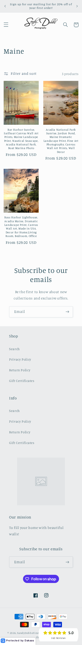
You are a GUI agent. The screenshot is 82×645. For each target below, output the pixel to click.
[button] (6, 25)
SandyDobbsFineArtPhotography (38, 633)
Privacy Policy (20, 359)
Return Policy (19, 370)
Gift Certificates (21, 381)
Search (14, 349)
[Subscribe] (67, 311)
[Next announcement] (77, 6)
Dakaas (29, 640)
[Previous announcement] (5, 6)
